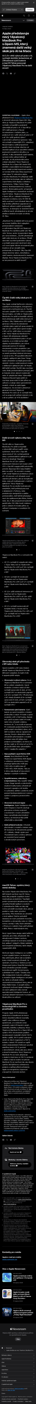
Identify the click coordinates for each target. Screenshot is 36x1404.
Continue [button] (30, 9)
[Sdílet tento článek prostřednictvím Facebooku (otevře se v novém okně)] (3, 73)
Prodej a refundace (18, 1401)
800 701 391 (11, 1390)
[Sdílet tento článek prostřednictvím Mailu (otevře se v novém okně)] (11, 73)
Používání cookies (23, 1399)
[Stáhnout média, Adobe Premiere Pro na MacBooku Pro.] (32, 540)
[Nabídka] (33, 15)
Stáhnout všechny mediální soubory (19, 1164)
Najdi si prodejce (19, 1388)
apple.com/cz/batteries (10, 1204)
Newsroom (6, 20)
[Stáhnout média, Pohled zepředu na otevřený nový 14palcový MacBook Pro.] (32, 286)
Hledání (31, 20)
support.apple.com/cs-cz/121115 (14, 1130)
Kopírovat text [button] (15, 1152)
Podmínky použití (6, 1401)
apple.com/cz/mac (10, 1111)
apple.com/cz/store (17, 1085)
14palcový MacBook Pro (23, 118)
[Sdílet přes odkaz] (14, 73)
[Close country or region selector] (34, 2)
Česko (3, 1393)
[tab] (14, 431)
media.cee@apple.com (9, 1259)
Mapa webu (28, 1401)
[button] (12, 10)
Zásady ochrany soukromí (9, 1399)
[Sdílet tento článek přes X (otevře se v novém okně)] (7, 73)
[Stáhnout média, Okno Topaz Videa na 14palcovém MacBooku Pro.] (32, 646)
